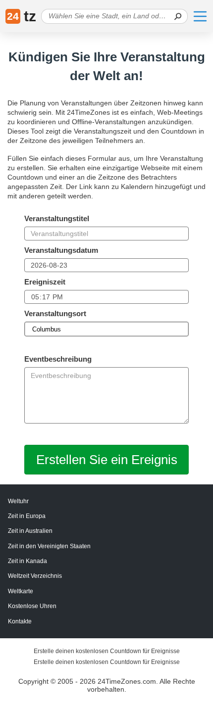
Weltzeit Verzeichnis (35, 575)
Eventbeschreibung (58, 359)
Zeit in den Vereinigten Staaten (49, 546)
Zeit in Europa (27, 516)
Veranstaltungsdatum (61, 250)
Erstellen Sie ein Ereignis (106, 460)
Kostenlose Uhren (32, 606)
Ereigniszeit (44, 282)
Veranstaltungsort (55, 313)
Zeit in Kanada (27, 561)
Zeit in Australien (30, 530)
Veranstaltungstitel (56, 218)
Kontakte (20, 621)
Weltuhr (18, 501)
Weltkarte (20, 591)
